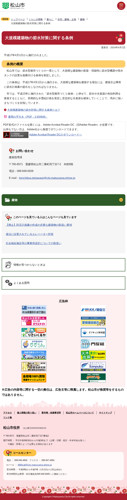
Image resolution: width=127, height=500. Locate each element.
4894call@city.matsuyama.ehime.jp (35, 465)
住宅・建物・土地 (67, 19)
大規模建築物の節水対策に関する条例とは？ (33, 109)
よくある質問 (21, 282)
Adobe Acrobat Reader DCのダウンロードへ (55, 134)
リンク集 (7, 417)
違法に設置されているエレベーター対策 (29, 234)
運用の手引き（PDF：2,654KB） (28, 116)
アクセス (7, 412)
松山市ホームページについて (80, 412)
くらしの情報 (36, 19)
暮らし (50, 19)
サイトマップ (105, 412)
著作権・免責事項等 (51, 412)
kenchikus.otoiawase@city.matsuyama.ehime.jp (47, 178)
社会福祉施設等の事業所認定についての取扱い (33, 243)
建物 (82, 19)
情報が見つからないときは (29, 264)
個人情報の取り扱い (26, 412)
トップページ (18, 19)
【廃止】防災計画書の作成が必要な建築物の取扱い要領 (39, 224)
